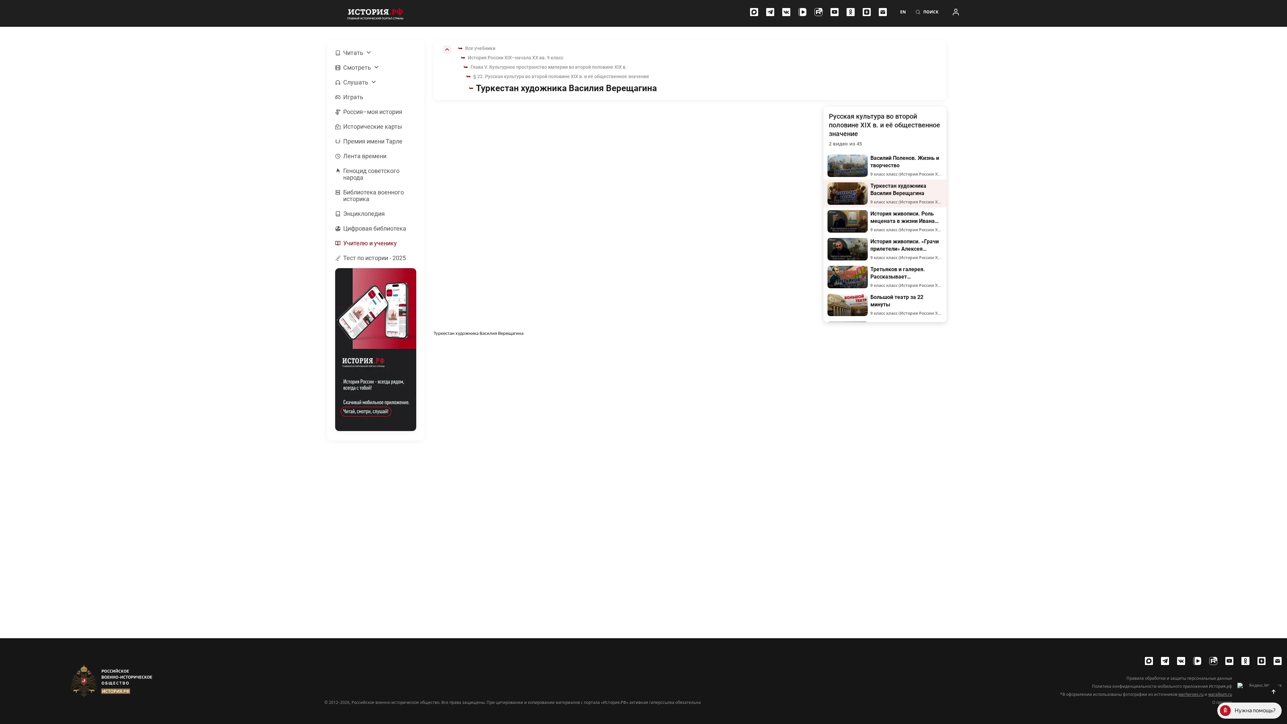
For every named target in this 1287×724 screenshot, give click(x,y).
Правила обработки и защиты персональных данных (1179, 678)
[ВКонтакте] (786, 12)
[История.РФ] (375, 13)
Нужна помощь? (1255, 710)
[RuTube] (818, 12)
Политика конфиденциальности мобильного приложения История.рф (1162, 686)
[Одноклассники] (851, 12)
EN (903, 12)
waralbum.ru (1220, 694)
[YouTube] (835, 12)
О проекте (1222, 702)
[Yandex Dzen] (867, 12)
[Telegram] (770, 12)
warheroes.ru (1191, 694)
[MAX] (754, 12)
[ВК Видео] (802, 12)
